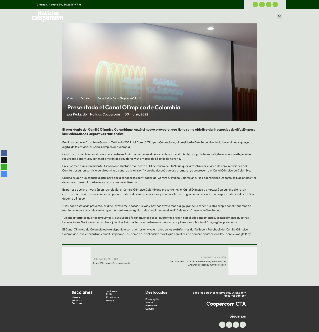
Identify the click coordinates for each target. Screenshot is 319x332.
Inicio (76, 16)
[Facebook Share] (4, 153)
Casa (70, 98)
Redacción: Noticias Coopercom (96, 114)
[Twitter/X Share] (4, 160)
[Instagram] (275, 4)
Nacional (113, 16)
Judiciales (159, 16)
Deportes (136, 16)
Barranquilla (152, 299)
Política (182, 16)
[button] (279, 16)
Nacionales (77, 300)
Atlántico (150, 302)
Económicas (206, 16)
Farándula (151, 305)
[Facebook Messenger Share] (4, 174)
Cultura (149, 308)
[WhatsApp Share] (4, 167)
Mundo (256, 16)
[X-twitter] (262, 4)
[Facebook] (255, 4)
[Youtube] (268, 4)
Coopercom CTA (226, 303)
